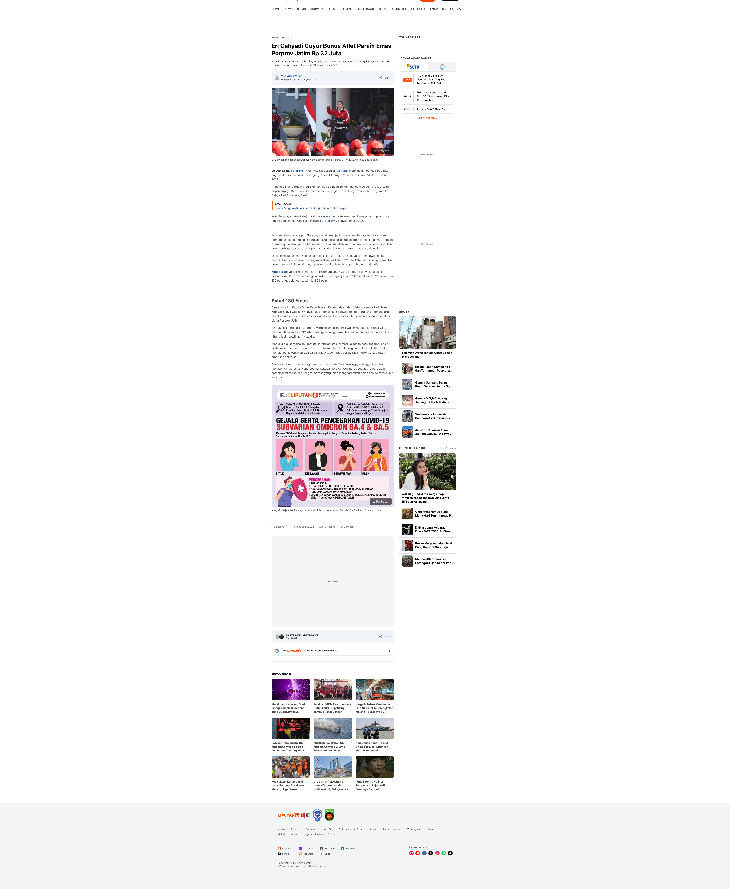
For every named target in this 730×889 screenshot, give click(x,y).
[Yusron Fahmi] (282, 637)
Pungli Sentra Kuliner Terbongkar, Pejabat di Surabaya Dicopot (370, 785)
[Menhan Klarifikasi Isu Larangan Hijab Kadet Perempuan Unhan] (407, 561)
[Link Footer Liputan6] (294, 815)
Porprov (328, 221)
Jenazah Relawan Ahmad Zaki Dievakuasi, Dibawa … (433, 432)
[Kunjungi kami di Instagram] (437, 853)
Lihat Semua (446, 448)
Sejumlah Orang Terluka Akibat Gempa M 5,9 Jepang (427, 354)
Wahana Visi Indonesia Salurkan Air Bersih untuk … (434, 416)
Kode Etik (328, 829)
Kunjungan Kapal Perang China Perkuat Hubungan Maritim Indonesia (372, 746)
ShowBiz (316, 8)
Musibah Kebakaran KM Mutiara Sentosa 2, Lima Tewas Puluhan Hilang (329, 746)
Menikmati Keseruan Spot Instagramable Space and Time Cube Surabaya (288, 707)
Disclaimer (311, 829)
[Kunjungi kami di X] (430, 853)
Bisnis (301, 8)
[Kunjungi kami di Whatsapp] (443, 853)
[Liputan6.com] (277, 77)
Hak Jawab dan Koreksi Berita (318, 834)
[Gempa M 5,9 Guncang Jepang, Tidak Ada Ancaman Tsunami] (407, 400)
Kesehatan (366, 8)
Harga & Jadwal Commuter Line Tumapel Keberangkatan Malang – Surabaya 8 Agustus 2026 (374, 708)
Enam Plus (438, 8)
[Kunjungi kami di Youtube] (417, 853)
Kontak (281, 829)
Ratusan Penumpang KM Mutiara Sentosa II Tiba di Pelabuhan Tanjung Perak (288, 746)
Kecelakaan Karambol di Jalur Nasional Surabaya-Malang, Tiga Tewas (288, 785)
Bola (331, 8)
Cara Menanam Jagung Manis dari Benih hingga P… (434, 513)
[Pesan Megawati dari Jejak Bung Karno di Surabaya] (407, 545)
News (289, 8)
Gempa (404, 312)
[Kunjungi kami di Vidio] (411, 853)
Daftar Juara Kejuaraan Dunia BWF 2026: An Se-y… (434, 529)
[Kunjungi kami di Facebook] (424, 853)
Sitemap (372, 829)
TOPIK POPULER (409, 37)
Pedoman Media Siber (350, 829)
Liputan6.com (294, 75)
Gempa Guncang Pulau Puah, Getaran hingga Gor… (434, 384)
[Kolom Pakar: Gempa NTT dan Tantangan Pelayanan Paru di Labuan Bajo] (407, 368)
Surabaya (297, 170)
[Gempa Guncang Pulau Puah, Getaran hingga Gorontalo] (407, 384)
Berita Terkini (412, 448)
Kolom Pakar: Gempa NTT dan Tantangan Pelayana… (433, 368)
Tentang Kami (414, 829)
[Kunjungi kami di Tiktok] (450, 853)
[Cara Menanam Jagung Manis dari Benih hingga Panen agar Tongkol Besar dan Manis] (407, 513)
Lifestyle (346, 8)
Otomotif (399, 8)
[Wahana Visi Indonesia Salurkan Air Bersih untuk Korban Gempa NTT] (407, 416)
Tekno (383, 8)
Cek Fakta (418, 8)
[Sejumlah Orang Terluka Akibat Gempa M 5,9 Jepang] (427, 332)
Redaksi (295, 829)
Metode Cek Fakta (287, 834)
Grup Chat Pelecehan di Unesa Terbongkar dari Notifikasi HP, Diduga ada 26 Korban (332, 785)
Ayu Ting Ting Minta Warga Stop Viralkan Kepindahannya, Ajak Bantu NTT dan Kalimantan (425, 497)
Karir (430, 829)
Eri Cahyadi (340, 170)
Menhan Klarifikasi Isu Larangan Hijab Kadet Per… (434, 561)
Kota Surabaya (282, 272)
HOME (276, 8)
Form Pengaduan (392, 829)
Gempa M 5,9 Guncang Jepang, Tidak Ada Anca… (433, 400)
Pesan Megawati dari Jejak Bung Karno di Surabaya (310, 208)
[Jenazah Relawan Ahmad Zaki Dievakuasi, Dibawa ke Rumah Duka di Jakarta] (407, 432)
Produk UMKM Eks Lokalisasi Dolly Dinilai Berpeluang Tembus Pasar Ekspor (333, 707)
